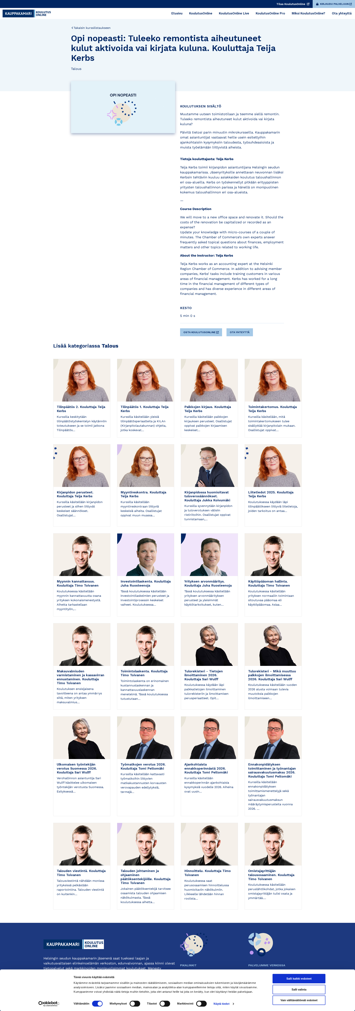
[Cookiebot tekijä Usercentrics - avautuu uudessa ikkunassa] (49, 1004)
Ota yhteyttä (239, 332)
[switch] (135, 1004)
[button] (201, 331)
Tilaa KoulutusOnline (291, 4)
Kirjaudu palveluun (334, 3)
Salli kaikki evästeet (299, 978)
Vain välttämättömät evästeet (298, 1000)
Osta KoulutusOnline (199, 332)
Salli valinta (299, 989)
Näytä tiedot (221, 1003)
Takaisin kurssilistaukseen (92, 28)
